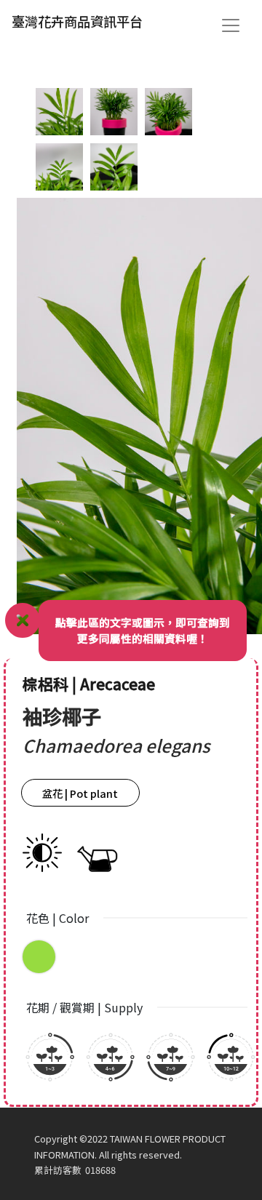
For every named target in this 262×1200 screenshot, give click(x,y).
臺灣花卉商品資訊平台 (77, 21)
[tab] (59, 111)
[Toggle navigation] (230, 25)
